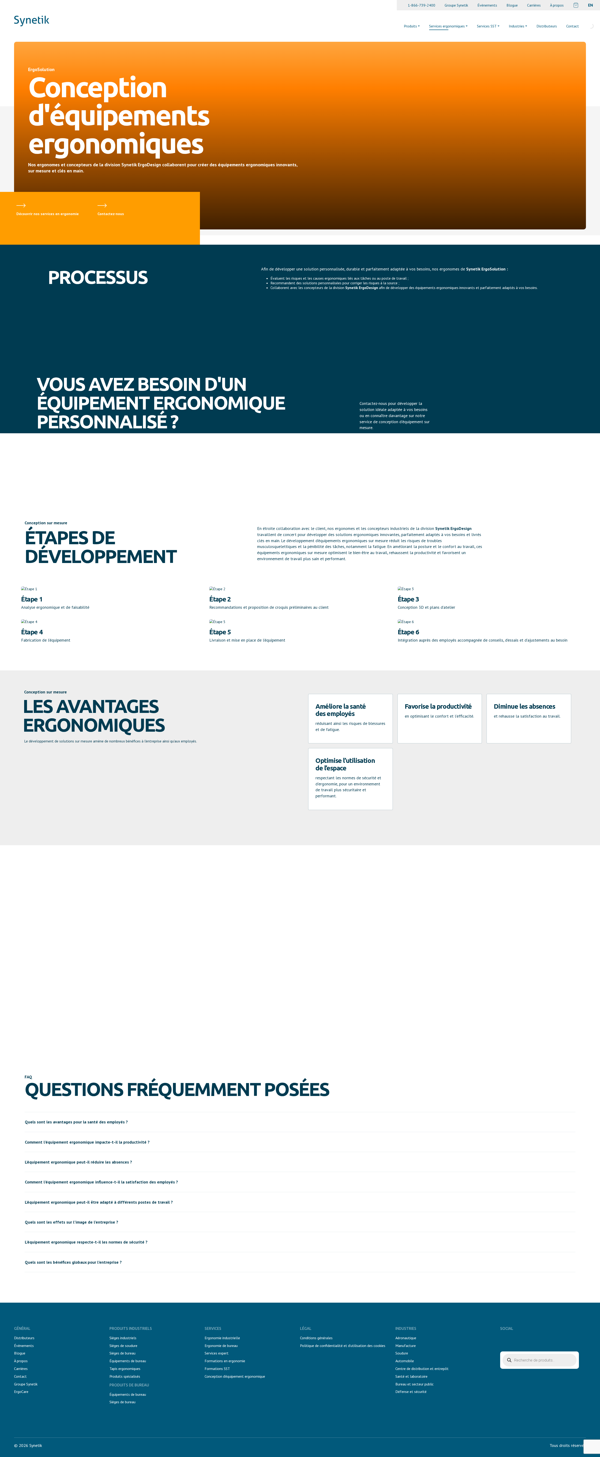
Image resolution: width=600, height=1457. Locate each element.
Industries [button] (516, 26)
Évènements (487, 5)
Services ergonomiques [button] (447, 26)
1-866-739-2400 (421, 5)
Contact (572, 26)
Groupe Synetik (456, 5)
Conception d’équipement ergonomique (235, 1376)
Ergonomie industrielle (222, 1337)
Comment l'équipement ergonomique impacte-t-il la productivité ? (87, 1142)
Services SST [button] (487, 26)
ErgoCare (21, 1391)
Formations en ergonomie (225, 1360)
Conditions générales (316, 1337)
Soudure (401, 1353)
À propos (557, 5)
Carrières (534, 5)
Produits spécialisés (124, 1376)
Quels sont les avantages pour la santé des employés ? (76, 1122)
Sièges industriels (122, 1337)
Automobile (404, 1360)
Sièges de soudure (123, 1345)
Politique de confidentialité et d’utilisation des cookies (342, 1345)
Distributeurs (546, 26)
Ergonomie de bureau (221, 1345)
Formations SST (217, 1368)
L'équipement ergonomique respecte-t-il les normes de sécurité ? (86, 1242)
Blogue (512, 5)
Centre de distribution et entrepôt (422, 1368)
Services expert (217, 1353)
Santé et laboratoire (411, 1376)
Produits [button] (410, 26)
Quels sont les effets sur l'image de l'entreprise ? (71, 1222)
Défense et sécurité (411, 1391)
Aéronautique (405, 1337)
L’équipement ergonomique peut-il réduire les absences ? (78, 1162)
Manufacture (405, 1345)
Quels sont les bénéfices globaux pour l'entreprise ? (73, 1262)
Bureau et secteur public (414, 1384)
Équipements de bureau (127, 1360)
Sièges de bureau (122, 1353)
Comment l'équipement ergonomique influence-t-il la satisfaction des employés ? (101, 1182)
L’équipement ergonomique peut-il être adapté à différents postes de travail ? (99, 1202)
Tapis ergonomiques (124, 1368)
